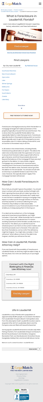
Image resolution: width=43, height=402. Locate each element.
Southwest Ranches (9, 71)
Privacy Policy (21, 376)
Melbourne (5, 87)
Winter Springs (7, 84)
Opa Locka (5, 77)
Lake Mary (5, 100)
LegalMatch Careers (21, 380)
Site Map (21, 378)
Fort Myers (5, 90)
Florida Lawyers (18, 10)
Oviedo (4, 96)
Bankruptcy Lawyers (6, 10)
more (35, 349)
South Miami (6, 93)
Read (33, 349)
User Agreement (21, 374)
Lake (3, 80)
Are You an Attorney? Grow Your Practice (21, 53)
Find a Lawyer (21, 46)
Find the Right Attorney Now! (21, 116)
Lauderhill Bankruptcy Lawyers (9, 11)
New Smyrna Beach (9, 74)
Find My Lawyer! (21, 293)
